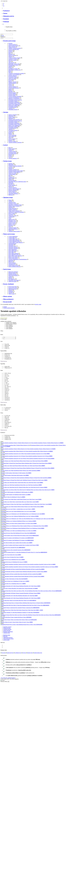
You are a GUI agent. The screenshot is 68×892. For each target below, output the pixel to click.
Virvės (9, 218)
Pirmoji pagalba (11, 191)
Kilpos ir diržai (11, 213)
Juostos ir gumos (11, 222)
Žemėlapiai (10, 291)
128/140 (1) (7, 400)
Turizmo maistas (11, 174)
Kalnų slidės (11, 252)
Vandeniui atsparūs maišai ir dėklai (15, 170)
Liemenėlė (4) (8, 357)
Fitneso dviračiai (11, 47)
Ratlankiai (10, 54)
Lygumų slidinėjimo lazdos (14, 241)
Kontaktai (6, 19)
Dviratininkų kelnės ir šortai (14, 103)
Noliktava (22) (8, 439)
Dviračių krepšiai (12, 92)
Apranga (5, 112)
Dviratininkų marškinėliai (13, 102)
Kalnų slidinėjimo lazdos (13, 254)
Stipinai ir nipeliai (12, 55)
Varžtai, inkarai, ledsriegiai (14, 210)
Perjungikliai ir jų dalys (13, 65)
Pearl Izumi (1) (8, 422)
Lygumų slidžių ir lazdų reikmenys (15, 242)
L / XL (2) (7, 384)
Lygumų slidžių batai (12, 238)
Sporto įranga (7, 269)
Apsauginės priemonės (13, 193)
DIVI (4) (6, 421)
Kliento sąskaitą (7, 296)
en (3, 5)
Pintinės (10, 90)
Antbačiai (10, 108)
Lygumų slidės (11, 237)
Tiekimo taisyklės (6, 628)
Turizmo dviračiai (12, 44)
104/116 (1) (7, 397)
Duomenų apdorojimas (8, 631)
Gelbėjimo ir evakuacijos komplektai (16, 212)
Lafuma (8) (7, 419)
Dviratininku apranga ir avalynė (15, 99)
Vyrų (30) (7, 344)
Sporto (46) (7, 366)
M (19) (6, 379)
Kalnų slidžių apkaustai (13, 253)
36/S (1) (6, 392)
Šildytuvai (10, 194)
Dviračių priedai (11, 95)
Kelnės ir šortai (11, 117)
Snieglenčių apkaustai (13, 247)
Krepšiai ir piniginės (12, 169)
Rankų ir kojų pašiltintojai (13, 104)
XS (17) (6, 374)
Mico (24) (7, 417)
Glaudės (10, 276)
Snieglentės (10, 244)
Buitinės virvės (11, 224)
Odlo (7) (6, 425)
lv (3, 3)
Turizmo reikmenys (12, 187)
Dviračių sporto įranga (9, 40)
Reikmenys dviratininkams (14, 98)
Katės (9, 226)
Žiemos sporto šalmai (12, 256)
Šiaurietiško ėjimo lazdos (13, 280)
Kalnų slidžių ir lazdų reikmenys (15, 255)
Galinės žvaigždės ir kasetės (14, 57)
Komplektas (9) (8, 358)
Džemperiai (10, 116)
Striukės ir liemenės (12, 114)
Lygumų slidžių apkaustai (13, 240)
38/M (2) (6, 393)
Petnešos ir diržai (12, 141)
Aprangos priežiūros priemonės (15, 142)
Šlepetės (10, 154)
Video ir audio (11, 293)
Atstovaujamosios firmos (8, 638)
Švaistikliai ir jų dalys (12, 68)
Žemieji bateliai (11, 148)
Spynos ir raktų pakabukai (13, 188)
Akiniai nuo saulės (12, 78)
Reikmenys (10, 225)
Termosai (10, 176)
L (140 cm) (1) (8, 407)
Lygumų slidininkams (13, 236)
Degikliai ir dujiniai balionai (14, 172)
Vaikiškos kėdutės (12, 83)
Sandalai (10, 150)
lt (3, 4)
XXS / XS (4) (8, 373)
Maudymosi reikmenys (13, 271)
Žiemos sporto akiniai (13, 258)
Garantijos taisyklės (7, 629)
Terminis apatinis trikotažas (14, 119)
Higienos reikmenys (12, 190)
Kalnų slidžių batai (12, 250)
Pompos (10, 84)
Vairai (9, 61)
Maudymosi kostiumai (13, 275)
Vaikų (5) (7, 346)
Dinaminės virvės (12, 220)
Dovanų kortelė (7, 301)
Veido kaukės (11, 136)
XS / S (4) (7, 375)
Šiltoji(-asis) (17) (8, 367)
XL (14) (6, 385)
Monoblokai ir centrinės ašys (14, 69)
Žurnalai (10, 290)
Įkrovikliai (10, 184)
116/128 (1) (7, 398)
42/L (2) (6, 396)
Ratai (9, 53)
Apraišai (10, 201)
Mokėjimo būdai (6, 635)
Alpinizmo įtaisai (12, 202)
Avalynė (5, 145)
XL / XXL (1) (8, 386)
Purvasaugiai (11, 79)
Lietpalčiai (10, 131)
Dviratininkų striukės (12, 101)
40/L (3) (6, 394)
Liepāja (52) (7, 436)
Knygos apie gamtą (12, 286)
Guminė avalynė (11, 151)
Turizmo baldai (11, 180)
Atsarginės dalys (11, 264)
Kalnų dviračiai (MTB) (13, 45)
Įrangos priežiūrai (12, 263)
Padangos (10, 50)
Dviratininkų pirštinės (13, 105)
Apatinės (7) (7, 356)
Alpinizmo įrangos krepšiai (14, 231)
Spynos (10, 80)
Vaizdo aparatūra (12, 185)
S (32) (6, 377)
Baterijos (10, 186)
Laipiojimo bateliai (12, 152)
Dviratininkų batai (12, 107)
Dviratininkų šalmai (12, 77)
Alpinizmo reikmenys (13, 228)
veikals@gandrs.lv (11, 677)
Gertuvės (10, 85)
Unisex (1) (7, 348)
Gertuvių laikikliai (12, 86)
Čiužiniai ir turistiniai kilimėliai (14, 166)
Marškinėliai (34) (8, 353)
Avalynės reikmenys (12, 158)
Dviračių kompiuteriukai (13, 87)
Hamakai (10, 168)
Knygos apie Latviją (12, 287)
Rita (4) (6, 427)
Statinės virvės (11, 219)
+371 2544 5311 (4, 677)
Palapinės (10, 163)
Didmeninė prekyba (8, 16)
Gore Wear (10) (8, 426)
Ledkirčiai (10, 216)
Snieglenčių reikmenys (13, 248)
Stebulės (10, 56)
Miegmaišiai (11, 164)
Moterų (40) (7, 345)
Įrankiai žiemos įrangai (13, 265)
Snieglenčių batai (12, 246)
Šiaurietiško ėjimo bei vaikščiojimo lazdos (17, 181)
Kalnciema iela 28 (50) (9, 435)
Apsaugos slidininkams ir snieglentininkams (17, 259)
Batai (9, 147)
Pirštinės (10, 134)
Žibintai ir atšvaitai (12, 81)
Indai (9, 175)
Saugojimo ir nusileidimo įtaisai (15, 204)
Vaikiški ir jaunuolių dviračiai (14, 48)
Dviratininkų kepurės (12, 109)
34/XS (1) (7, 390)
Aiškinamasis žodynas (7, 637)
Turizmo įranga (7, 161)
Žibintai (10, 179)
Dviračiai (10, 43)
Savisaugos (10, 214)
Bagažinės (10, 91)
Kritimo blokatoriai (12, 208)
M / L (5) (7, 381)
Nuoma (5, 13)
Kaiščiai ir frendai (12, 209)
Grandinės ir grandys (12, 59)
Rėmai (9, 71)
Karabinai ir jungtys (12, 203)
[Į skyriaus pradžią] (2, 35)
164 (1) (6, 410)
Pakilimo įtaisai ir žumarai (13, 206)
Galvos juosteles (11, 138)
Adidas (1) (7, 423)
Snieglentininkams (12, 243)
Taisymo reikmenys (12, 192)
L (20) (6, 382)
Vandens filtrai (11, 178)
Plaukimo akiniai (12, 273)
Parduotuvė (6, 10)
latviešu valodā (38, 304)
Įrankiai (10, 89)
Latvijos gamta (6, 639)
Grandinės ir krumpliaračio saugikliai (16, 73)
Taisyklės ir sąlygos (7, 626)
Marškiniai (10, 118)
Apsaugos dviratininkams (13, 97)
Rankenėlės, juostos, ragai (13, 63)
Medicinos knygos (12, 289)
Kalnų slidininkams (12, 249)
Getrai (9, 157)
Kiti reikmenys (11, 279)
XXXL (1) (7, 389)
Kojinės (10, 132)
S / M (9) (7, 378)
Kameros (10, 51)
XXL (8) (6, 388)
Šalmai (9, 200)
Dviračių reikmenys (12, 75)
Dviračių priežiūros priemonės (14, 96)
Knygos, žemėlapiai (8, 284)
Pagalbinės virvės (12, 221)
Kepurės (10, 140)
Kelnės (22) (7, 354)
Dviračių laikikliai (12, 93)
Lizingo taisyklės (6, 630)
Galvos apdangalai (12, 135)
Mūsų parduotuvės (8, 299)
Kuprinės (10, 167)
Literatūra (10, 292)
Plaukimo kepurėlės (12, 274)
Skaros (9, 137)
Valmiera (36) (7, 438)
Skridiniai (10, 207)
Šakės (9, 72)
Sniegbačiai (10, 260)
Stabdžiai (10, 66)
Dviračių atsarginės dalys (13, 49)
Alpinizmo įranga (8, 197)
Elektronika (10, 182)
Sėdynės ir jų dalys (12, 60)
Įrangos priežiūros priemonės (14, 266)
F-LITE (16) (7, 415)
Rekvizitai (5, 636)
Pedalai (10, 67)
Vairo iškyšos (11, 62)
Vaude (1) (7, 418)
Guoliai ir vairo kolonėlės (13, 74)
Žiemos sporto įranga (9, 234)
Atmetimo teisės (6, 632)
